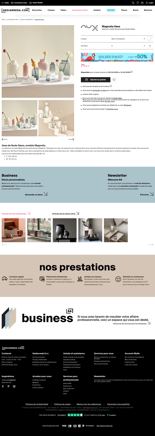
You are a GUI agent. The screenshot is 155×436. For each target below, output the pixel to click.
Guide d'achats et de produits (73, 357)
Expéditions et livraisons (71, 367)
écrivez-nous (109, 101)
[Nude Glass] (89, 28)
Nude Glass (117, 98)
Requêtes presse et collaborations (44, 362)
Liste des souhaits (131, 365)
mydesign (9, 380)
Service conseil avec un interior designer (105, 358)
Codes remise (130, 362)
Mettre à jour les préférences (89, 404)
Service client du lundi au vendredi (14, 357)
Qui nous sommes (38, 357)
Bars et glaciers (68, 388)
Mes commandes (131, 359)
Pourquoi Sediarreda (39, 359)
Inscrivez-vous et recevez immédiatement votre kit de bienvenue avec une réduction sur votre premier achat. (123, 381)
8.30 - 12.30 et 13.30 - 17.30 (11, 359)
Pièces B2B (67, 383)
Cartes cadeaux (37, 387)
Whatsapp (127, 105)
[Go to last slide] (4, 139)
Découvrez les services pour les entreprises (130, 323)
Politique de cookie (62, 404)
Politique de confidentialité (37, 404)
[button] (19, 118)
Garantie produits (69, 359)
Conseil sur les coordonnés (14, 213)
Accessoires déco (80, 10)
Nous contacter (7, 362)
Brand (135, 10)
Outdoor (97, 10)
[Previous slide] (4, 244)
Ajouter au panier (98, 79)
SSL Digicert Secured (104, 426)
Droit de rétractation (70, 362)
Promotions (36, 385)
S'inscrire (144, 195)
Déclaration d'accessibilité (118, 404)
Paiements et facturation (71, 365)
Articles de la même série (63, 213)
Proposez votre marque (40, 365)
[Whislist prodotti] (138, 2)
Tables (63, 10)
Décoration (37, 10)
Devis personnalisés (101, 364)
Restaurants (67, 386)
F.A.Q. (65, 370)
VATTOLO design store (9, 365)
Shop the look (6, 382)
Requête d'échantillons (102, 361)
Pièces (124, 10)
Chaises (51, 10)
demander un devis (99, 90)
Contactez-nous (112, 109)
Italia (7, 2)
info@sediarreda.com (90, 407)
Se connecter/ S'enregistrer (134, 357)
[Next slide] (71, 139)
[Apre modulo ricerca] (133, 3)
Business (148, 10)
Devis (65, 393)
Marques (35, 382)
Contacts (6, 353)
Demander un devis (34, 195)
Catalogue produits (39, 380)
